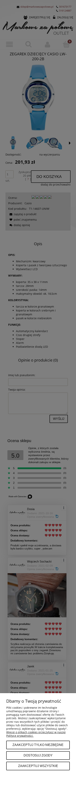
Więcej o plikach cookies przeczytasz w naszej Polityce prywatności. (36, 734)
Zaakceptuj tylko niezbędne (38, 745)
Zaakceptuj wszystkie (38, 766)
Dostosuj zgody (38, 755)
